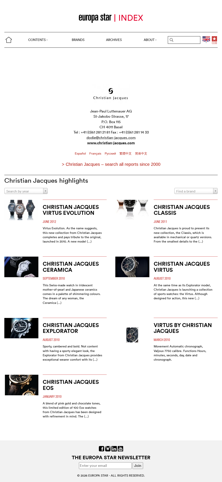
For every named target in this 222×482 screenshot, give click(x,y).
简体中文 (141, 153)
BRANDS (78, 40)
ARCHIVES (114, 40)
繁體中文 (125, 153)
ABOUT (149, 40)
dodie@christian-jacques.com (111, 137)
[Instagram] (108, 448)
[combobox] (26, 191)
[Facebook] (101, 448)
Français (95, 153)
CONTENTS (37, 40)
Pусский (111, 153)
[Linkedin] (114, 448)
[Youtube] (120, 448)
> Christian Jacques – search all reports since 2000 (111, 164)
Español (81, 153)
